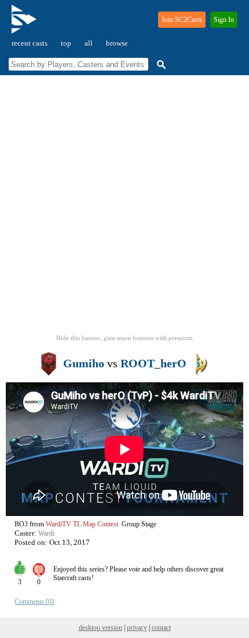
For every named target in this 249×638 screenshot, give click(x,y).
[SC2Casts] (25, 24)
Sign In (224, 20)
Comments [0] (34, 602)
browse (117, 43)
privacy (137, 628)
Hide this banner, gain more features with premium (124, 337)
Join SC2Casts (182, 20)
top (66, 43)
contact (161, 628)
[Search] (159, 64)
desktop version (100, 628)
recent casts (29, 43)
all (89, 43)
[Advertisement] (124, 208)
